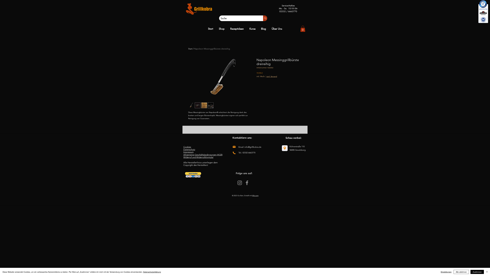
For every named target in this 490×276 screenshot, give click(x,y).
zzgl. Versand (272, 76)
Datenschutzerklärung (152, 272)
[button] (193, 175)
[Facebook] (247, 183)
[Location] (285, 148)
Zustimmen (477, 272)
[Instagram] (240, 183)
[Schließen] (486, 272)
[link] (302, 29)
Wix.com (255, 196)
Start (190, 49)
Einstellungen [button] (446, 272)
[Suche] (265, 18)
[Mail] (234, 147)
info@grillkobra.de (252, 147)
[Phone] (234, 153)
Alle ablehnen (461, 272)
